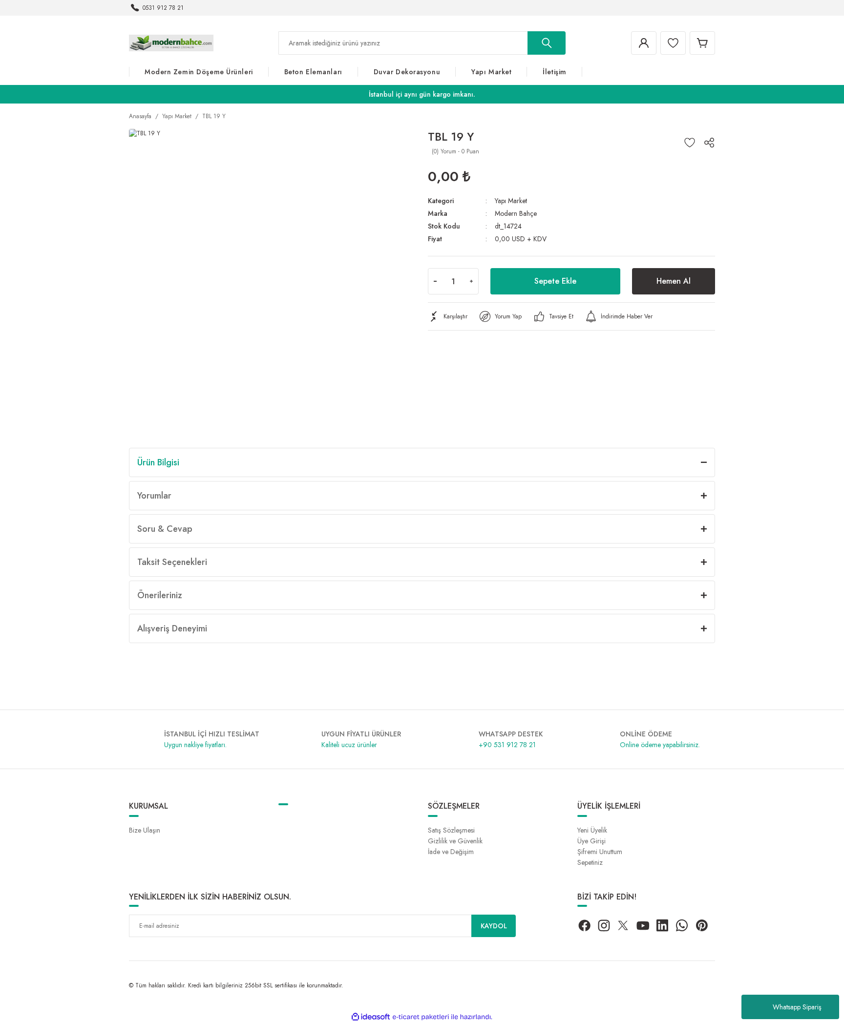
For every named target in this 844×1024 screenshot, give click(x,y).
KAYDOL (494, 926)
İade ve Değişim (451, 852)
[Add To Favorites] (690, 142)
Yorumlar (154, 495)
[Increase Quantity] (471, 281)
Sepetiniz (590, 862)
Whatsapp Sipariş (797, 1007)
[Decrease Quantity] (435, 281)
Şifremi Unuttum (599, 852)
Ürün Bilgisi (158, 462)
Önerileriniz (159, 595)
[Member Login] (643, 43)
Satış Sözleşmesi (451, 830)
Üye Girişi (591, 841)
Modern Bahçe (516, 213)
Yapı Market (511, 201)
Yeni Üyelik (592, 830)
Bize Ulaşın (144, 830)
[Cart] (702, 43)
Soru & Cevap (164, 528)
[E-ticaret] (420, 1017)
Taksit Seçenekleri (172, 562)
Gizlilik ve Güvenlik (455, 841)
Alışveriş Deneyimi (172, 628)
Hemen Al (673, 281)
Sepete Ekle (555, 281)
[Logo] (171, 42)
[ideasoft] (370, 1017)
